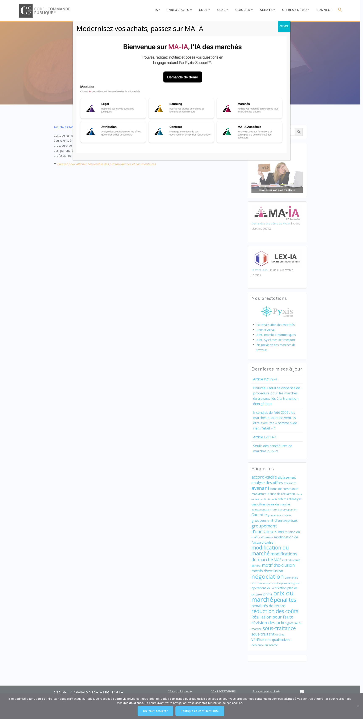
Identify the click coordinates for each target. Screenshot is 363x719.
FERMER (284, 26)
